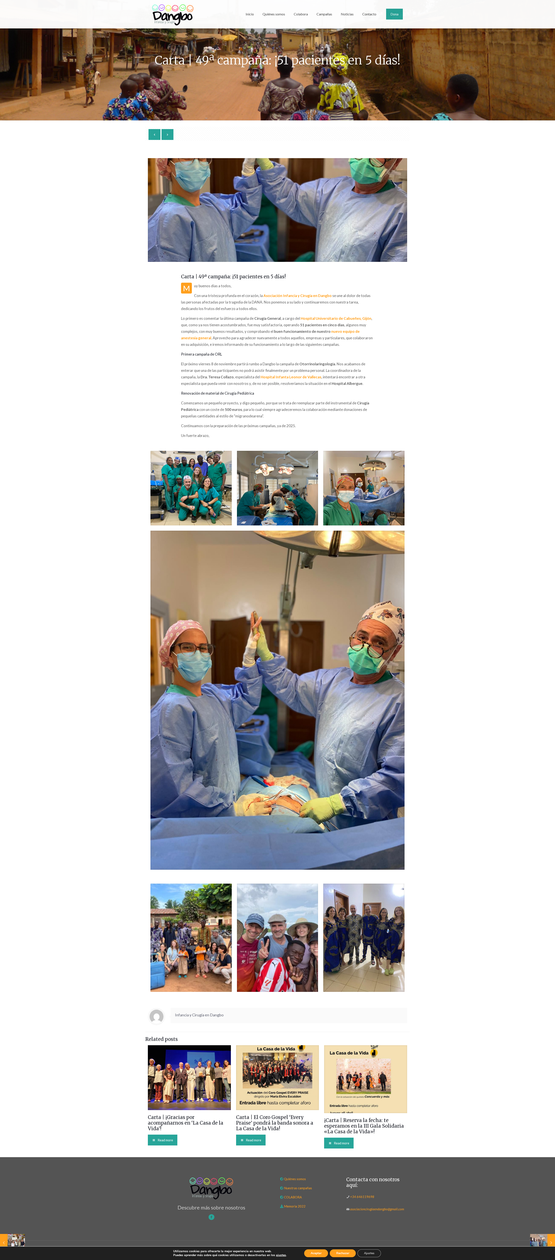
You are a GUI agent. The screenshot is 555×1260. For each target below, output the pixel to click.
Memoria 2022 (294, 1206)
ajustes (281, 1255)
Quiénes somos (295, 1179)
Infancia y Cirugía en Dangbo (199, 1014)
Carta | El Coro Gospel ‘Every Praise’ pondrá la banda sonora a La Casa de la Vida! (274, 1123)
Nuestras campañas (298, 1188)
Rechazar (342, 1253)
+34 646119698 (362, 1197)
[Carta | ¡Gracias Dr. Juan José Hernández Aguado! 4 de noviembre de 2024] (12, 1242)
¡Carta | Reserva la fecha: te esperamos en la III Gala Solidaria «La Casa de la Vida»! (364, 1126)
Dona (394, 14)
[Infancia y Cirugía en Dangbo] (172, 14)
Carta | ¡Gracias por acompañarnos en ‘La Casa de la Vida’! (185, 1123)
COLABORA (293, 1197)
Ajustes (369, 1253)
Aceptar (316, 1253)
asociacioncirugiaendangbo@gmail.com (376, 1209)
